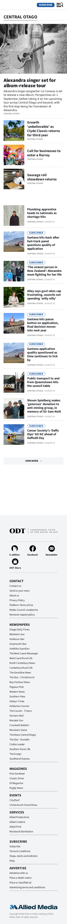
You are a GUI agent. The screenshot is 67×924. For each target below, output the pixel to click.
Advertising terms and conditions (27, 887)
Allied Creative (17, 822)
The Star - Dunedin (19, 739)
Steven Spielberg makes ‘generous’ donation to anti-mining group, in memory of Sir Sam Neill (44, 406)
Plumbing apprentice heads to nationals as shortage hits (42, 213)
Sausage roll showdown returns (42, 177)
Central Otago (11, 113)
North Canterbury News (22, 663)
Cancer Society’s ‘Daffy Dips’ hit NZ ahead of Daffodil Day (43, 434)
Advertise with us (18, 873)
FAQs (12, 861)
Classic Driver (16, 778)
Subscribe (45, 5)
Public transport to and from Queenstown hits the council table (43, 382)
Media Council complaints (23, 610)
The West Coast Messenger (23, 653)
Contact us (15, 586)
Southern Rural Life (19, 749)
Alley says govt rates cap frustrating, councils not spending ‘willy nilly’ (44, 295)
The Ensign (15, 754)
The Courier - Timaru (20, 711)
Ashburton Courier (19, 706)
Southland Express (19, 759)
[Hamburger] (59, 5)
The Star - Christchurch (21, 677)
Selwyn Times (16, 701)
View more (31, 461)
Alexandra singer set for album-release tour (30, 83)
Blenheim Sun (16, 634)
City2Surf (14, 800)
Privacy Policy (17, 600)
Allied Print (15, 827)
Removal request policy (22, 615)
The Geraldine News (20, 672)
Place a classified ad (20, 882)
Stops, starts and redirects (23, 856)
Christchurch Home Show (23, 805)
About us (14, 595)
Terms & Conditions (19, 851)
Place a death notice (20, 878)
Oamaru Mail (16, 716)
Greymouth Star (18, 644)
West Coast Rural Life (20, 658)
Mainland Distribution (21, 831)
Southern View (17, 696)
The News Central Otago (22, 735)
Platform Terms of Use (21, 605)
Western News (17, 692)
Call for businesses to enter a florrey (44, 153)
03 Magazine (16, 783)
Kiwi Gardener (17, 773)
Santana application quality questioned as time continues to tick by (42, 354)
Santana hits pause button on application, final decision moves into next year (42, 325)
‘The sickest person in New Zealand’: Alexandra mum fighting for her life (44, 271)
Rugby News (16, 788)
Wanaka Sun (16, 720)
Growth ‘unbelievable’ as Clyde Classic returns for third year (43, 129)
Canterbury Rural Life (21, 668)
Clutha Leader (17, 744)
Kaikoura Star (16, 639)
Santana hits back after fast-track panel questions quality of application (43, 243)
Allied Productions (19, 817)
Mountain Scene (18, 730)
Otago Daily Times (19, 629)
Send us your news (19, 591)
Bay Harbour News (19, 682)
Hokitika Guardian (19, 649)
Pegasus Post (16, 687)
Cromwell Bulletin (19, 725)
